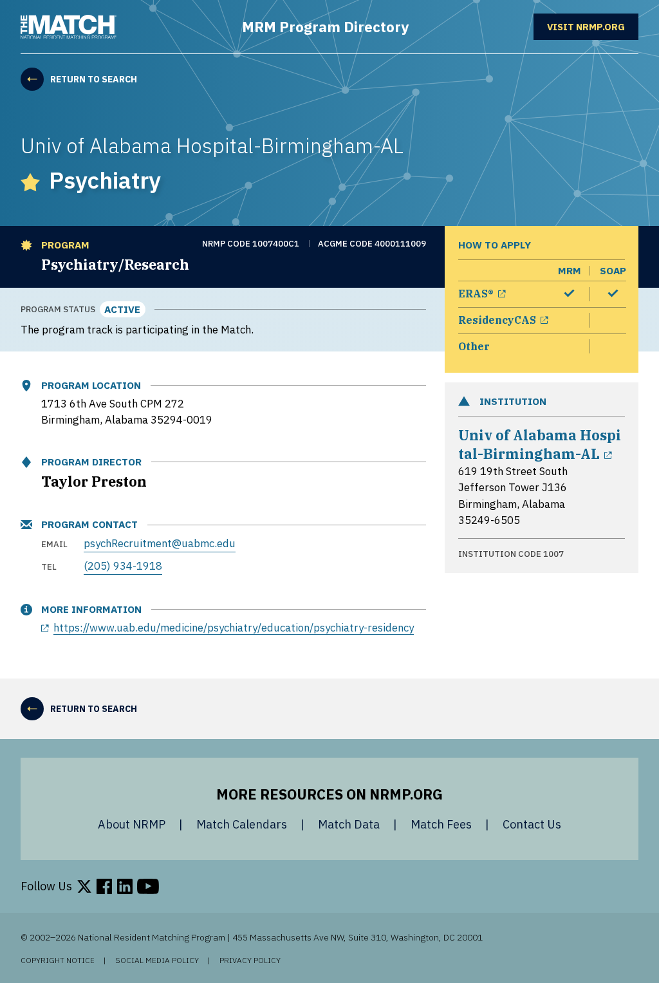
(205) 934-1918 (123, 566)
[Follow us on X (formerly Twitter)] (84, 886)
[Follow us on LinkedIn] (125, 886)
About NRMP (131, 824)
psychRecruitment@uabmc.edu (160, 543)
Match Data (349, 824)
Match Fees (441, 824)
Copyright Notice (58, 960)
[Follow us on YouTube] (148, 886)
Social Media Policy (157, 960)
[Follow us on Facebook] (104, 886)
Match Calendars (241, 824)
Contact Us (532, 824)
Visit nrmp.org (592, 26)
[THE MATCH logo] (68, 27)
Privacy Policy (250, 960)
